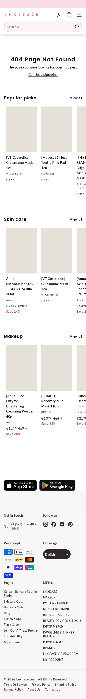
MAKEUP (49, 597)
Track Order (12, 624)
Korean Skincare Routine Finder (21, 593)
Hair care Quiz (13, 607)
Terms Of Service (15, 684)
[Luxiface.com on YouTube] (62, 524)
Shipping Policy (65, 684)
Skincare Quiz (13, 601)
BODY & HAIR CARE (57, 615)
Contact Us (52, 689)
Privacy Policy (40, 684)
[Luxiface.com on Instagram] (45, 524)
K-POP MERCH (53, 626)
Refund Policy (13, 689)
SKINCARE (50, 591)
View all (76, 98)
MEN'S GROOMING (56, 609)
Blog (7, 613)
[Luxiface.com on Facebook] (53, 524)
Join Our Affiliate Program (21, 630)
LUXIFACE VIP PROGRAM (60, 653)
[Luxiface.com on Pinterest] (70, 524)
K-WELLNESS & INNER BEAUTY (59, 634)
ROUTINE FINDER (55, 603)
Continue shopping (43, 74)
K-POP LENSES (53, 642)
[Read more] (69, 15)
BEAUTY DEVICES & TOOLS (62, 621)
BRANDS (49, 648)
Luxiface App (13, 619)
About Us (34, 689)
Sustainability (13, 636)
